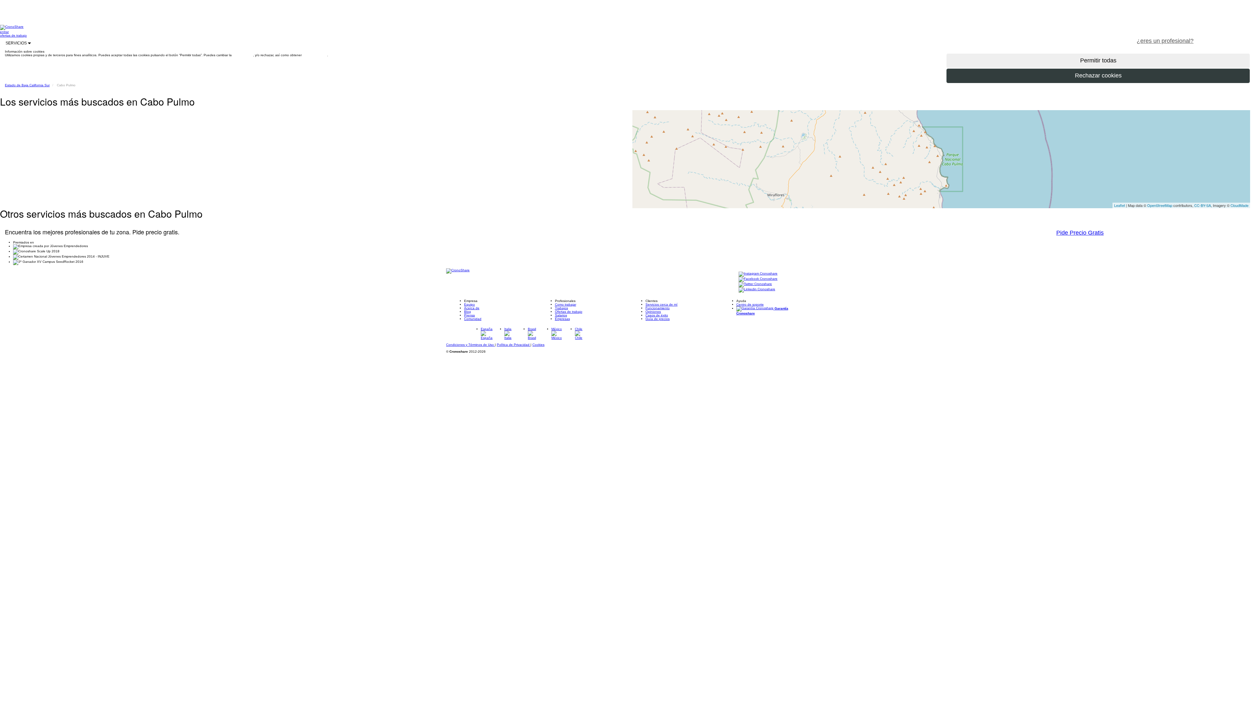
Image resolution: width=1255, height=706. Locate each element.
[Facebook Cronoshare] (758, 279)
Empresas (562, 319)
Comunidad (472, 319)
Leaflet (1119, 205)
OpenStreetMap (1159, 205)
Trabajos (561, 308)
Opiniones (653, 311)
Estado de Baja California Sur (27, 85)
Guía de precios (657, 319)
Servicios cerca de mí (661, 304)
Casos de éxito (656, 315)
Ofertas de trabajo (568, 311)
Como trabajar (565, 304)
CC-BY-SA (1202, 205)
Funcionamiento (657, 308)
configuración (243, 55)
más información (315, 55)
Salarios (561, 315)
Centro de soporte (750, 304)
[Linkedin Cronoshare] (757, 289)
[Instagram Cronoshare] (758, 274)
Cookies (538, 344)
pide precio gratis (1227, 37)
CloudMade (1239, 205)
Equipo (469, 304)
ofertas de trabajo (13, 35)
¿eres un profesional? (1165, 41)
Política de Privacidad (513, 344)
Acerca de (471, 308)
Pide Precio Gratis (1080, 232)
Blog (467, 311)
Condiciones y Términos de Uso (470, 344)
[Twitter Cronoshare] (755, 284)
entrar (4, 32)
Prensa (469, 315)
